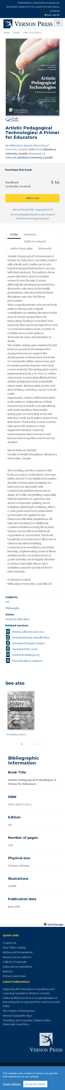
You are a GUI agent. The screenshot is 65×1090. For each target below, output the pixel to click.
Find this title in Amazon (27, 660)
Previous (3, 715)
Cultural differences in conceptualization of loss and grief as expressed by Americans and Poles (31, 1002)
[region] (32, 1078)
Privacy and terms (14, 976)
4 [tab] (38, 744)
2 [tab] (27, 744)
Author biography (21, 248)
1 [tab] (21, 744)
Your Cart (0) (53, 15)
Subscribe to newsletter (17, 966)
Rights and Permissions (17, 952)
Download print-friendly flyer (31, 637)
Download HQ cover (25, 649)
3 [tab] (32, 744)
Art (7, 601)
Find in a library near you (28, 631)
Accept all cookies (35, 1084)
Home (7, 32)
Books (16, 32)
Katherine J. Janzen (21, 145)
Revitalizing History (16, 734)
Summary (30, 234)
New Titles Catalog (14, 947)
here (24, 218)
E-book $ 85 (27, 209)
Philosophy (12, 608)
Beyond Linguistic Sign (17, 1015)
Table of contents (35, 241)
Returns (8, 971)
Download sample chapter (28, 643)
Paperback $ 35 (44, 209)
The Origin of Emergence (19, 1010)
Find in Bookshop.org (26, 655)
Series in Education (17, 619)
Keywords (44, 248)
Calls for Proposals (14, 961)
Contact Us (9, 943)
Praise (14, 234)
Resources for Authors (17, 957)
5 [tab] (43, 744)
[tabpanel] (32, 714)
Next (62, 715)
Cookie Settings (12, 1084)
